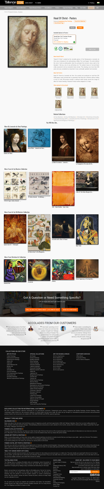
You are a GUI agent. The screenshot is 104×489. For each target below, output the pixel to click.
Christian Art (81, 117)
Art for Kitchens (57, 359)
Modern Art (10, 366)
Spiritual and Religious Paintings (64, 120)
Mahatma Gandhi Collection (37, 370)
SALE (97, 8)
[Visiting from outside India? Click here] (44, 408)
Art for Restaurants (58, 364)
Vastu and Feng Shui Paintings (38, 404)
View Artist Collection (80, 21)
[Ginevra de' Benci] (15, 140)
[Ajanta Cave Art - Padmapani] (15, 228)
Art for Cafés (56, 368)
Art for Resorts (57, 366)
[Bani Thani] (87, 229)
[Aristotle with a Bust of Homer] (63, 226)
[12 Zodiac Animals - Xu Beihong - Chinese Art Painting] (39, 183)
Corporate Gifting (81, 358)
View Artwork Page (59, 23)
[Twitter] (91, 475)
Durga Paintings (34, 400)
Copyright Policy (57, 474)
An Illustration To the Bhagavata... (36, 252)
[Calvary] (63, 269)
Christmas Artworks (92, 117)
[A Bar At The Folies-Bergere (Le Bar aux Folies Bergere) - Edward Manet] (87, 181)
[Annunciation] (15, 270)
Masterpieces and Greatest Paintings (40, 385)
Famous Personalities (36, 397)
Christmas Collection (35, 390)
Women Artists (34, 382)
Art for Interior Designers (83, 359)
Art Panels (33, 356)
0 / (90, 3)
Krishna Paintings (34, 358)
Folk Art (9, 368)
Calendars (91, 8)
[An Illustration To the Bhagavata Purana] (39, 232)
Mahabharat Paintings (36, 383)
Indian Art (9, 363)
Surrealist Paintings (12, 376)
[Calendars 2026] (15, 421)
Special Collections (21, 8)
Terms (55, 472)
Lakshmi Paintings (35, 366)
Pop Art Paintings (11, 371)
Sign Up (31, 3)
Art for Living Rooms (58, 356)
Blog (76, 8)
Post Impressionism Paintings (15, 373)
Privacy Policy (57, 476)
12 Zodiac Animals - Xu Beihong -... (36, 197)
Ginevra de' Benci (8, 153)
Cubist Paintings (11, 356)
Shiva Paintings (34, 361)
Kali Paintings (33, 402)
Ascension (30, 282)
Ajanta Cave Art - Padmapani (11, 244)
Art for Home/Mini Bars (59, 363)
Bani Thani (78, 246)
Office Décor (79, 356)
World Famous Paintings (36, 380)
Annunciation (7, 283)
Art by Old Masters (70, 117)
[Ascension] (39, 270)
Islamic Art (10, 361)
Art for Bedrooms (58, 358)
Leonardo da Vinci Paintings (78, 119)
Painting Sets (33, 393)
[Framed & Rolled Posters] (22, 429)
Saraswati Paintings (35, 368)
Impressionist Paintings (13, 359)
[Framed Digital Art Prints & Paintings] (31, 443)
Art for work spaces (58, 370)
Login (26, 3)
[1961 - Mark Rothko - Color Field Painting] (63, 188)
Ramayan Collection (35, 392)
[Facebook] (94, 475)
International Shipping (59, 477)
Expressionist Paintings (13, 358)
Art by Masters (48, 8)
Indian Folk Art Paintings (36, 388)
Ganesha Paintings (35, 364)
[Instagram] (96, 475)
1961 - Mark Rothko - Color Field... (60, 207)
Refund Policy (57, 470)
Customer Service (58, 479)
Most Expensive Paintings (37, 387)
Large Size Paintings (68, 8)
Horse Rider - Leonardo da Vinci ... (36, 148)
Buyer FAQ (56, 467)
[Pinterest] (98, 475)
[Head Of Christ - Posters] (28, 41)
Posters (57, 8)
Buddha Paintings (34, 359)
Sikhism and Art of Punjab (37, 399)
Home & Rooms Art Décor (35, 8)
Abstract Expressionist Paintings (15, 378)
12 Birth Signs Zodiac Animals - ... (12, 201)
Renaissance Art (93, 119)
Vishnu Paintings (34, 363)
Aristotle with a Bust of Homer (60, 239)
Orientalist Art (10, 370)
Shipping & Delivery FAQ (59, 465)
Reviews (55, 469)
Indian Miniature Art (12, 364)
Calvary (54, 281)
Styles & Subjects (8, 8)
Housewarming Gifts (61, 119)
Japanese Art (33, 373)
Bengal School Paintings (36, 375)
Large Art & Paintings (35, 395)
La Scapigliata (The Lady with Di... (84, 164)
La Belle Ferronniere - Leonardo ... (60, 162)
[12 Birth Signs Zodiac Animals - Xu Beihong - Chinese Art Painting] (15, 185)
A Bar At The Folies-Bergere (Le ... (84, 192)
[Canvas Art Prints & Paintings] (25, 435)
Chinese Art (33, 378)
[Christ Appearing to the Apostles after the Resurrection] (87, 268)
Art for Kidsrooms (58, 361)
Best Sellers (83, 8)
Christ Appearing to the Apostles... (84, 279)
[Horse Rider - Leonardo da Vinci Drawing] (39, 138)
